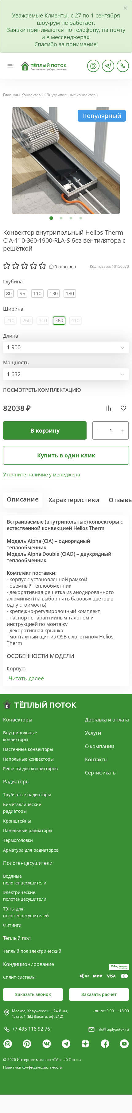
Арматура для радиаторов (31, 850)
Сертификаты (101, 772)
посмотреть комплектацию (42, 390)
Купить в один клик (66, 455)
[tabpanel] (66, 160)
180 (70, 293)
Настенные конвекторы (28, 749)
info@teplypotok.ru (113, 1029)
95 (22, 293)
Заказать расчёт (99, 994)
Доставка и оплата (107, 719)
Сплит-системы (19, 977)
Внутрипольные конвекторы (72, 95)
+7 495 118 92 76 (31, 1028)
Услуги (93, 732)
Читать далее (26, 678)
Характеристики (74, 500)
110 (37, 293)
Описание (23, 499)
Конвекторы (32, 95)
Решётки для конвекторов (30, 768)
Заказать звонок (33, 994)
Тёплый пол (17, 938)
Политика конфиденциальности (32, 1067)
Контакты (96, 759)
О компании (99, 746)
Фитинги (12, 925)
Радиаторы (16, 781)
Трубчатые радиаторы (27, 794)
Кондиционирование (28, 964)
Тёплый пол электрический (32, 951)
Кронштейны (17, 821)
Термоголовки (18, 840)
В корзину (45, 430)
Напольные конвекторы (28, 759)
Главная (10, 95)
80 (9, 293)
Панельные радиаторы (27, 830)
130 (53, 293)
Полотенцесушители (27, 863)
